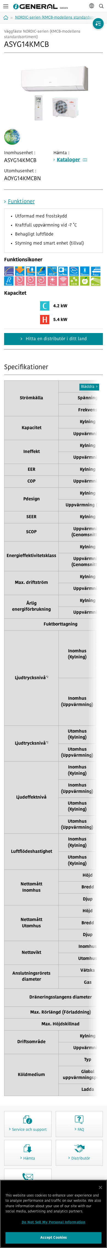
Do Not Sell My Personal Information (54, 1222)
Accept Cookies (53, 1238)
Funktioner (21, 202)
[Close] (100, 1187)
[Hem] (6, 17)
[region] (53, 1214)
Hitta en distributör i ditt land (55, 339)
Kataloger (68, 160)
